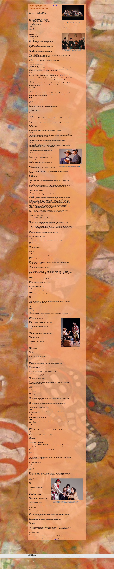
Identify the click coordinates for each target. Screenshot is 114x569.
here (37, 8)
